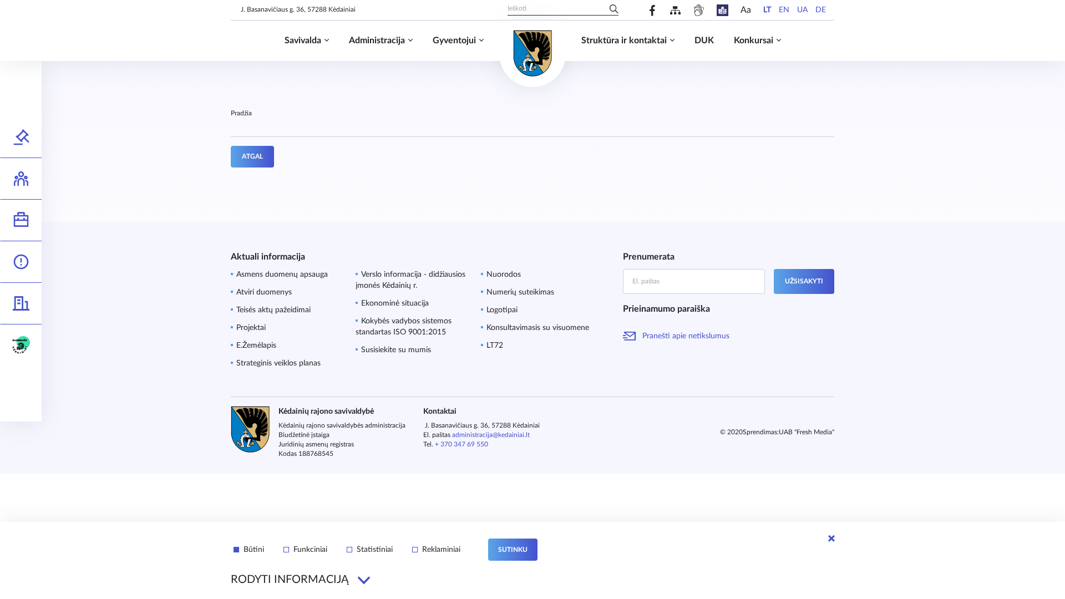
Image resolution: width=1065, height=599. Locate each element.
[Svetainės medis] (675, 10)
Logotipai (502, 310)
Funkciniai (310, 550)
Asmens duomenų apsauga (282, 274)
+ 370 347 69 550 (461, 444)
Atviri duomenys (264, 292)
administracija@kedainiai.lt (491, 435)
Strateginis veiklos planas (278, 363)
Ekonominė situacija (395, 303)
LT (767, 10)
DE (820, 10)
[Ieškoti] (614, 10)
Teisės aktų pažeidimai (273, 310)
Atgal (252, 156)
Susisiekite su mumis (396, 350)
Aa (746, 10)
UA (802, 10)
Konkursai (753, 40)
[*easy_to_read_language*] (722, 10)
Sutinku (513, 549)
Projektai (251, 328)
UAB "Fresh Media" (806, 432)
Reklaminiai (441, 550)
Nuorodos (503, 274)
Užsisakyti (804, 281)
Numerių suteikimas (520, 292)
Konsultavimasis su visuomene (537, 328)
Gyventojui (454, 40)
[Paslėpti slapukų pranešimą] (831, 538)
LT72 (494, 345)
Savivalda (303, 40)
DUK (704, 40)
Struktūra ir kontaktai (624, 40)
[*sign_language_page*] (698, 10)
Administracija (377, 40)
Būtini (254, 550)
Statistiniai (375, 550)
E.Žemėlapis (256, 345)
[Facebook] (652, 10)
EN (784, 10)
